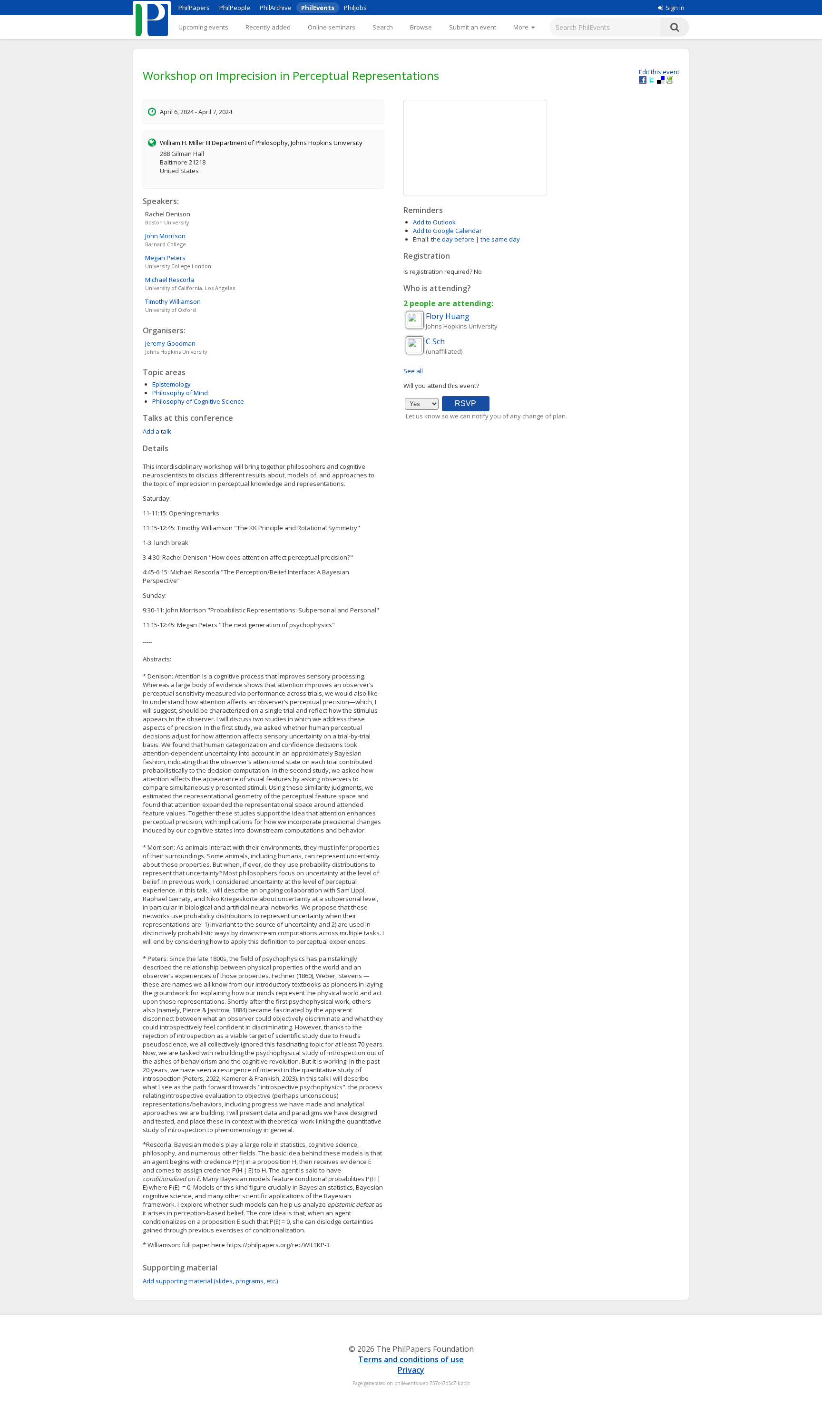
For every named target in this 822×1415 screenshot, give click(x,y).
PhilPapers (194, 7)
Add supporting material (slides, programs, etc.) (210, 1281)
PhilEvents (317, 7)
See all (413, 371)
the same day (500, 239)
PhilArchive (276, 7)
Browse (421, 27)
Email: (421, 239)
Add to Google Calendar (447, 230)
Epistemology (171, 384)
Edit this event (659, 72)
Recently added (268, 27)
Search (382, 27)
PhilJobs (355, 7)
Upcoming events (203, 27)
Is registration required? (437, 271)
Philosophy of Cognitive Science (198, 401)
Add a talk (157, 431)
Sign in (675, 7)
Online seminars (331, 27)
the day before (452, 239)
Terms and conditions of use (411, 1359)
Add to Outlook (434, 222)
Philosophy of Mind (180, 392)
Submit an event (472, 27)
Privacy (411, 1370)
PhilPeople (234, 7)
